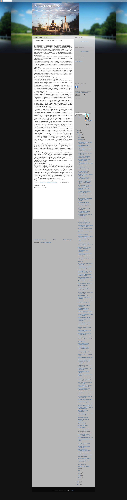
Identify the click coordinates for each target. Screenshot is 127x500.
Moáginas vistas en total (82, 92)
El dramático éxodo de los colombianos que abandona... (84, 218)
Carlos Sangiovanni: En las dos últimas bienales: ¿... (84, 322)
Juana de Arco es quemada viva (84, 458)
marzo (79, 475)
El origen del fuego (82, 427)
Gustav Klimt (80, 261)
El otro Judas (80, 230)
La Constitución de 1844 (83, 295)
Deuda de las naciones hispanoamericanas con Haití (84, 450)
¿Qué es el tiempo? (82, 423)
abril (79, 473)
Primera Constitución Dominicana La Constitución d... (85, 293)
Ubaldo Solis (89, 120)
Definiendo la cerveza (82, 456)
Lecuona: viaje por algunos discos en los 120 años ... (85, 336)
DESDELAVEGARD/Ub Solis (47, 6)
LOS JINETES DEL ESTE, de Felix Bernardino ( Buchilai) (85, 272)
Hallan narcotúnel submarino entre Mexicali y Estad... (85, 383)
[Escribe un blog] (64, 182)
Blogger (72, 490)
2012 (78, 484)
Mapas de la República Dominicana (85, 312)
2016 (78, 130)
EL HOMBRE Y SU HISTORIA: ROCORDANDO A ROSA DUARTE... (84, 362)
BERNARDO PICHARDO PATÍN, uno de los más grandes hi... (85, 432)
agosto (79, 140)
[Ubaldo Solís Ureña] (76, 87)
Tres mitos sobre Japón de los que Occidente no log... (85, 397)
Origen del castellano (82, 462)
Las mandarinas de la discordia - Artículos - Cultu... (84, 331)
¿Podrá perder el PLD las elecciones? (83, 251)
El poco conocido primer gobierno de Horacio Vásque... (85, 275)
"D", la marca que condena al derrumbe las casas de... (84, 212)
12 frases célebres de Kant (83, 202)
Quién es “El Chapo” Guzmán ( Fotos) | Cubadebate (84, 380)
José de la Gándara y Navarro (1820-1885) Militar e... (84, 430)
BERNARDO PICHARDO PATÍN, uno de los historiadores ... (85, 408)
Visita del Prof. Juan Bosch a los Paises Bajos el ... (84, 303)
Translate (80, 117)
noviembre (80, 135)
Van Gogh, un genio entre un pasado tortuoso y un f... (84, 325)
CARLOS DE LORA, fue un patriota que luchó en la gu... (85, 413)
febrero (79, 477)
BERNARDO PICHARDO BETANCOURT (83, 411)
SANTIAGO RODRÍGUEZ (83, 425)
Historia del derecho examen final (85, 399)
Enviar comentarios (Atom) (45, 242)
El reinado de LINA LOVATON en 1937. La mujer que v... (84, 248)
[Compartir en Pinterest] (68, 182)
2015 (78, 132)
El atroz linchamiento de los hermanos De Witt (83, 461)
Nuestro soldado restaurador (84, 281)
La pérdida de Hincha (82, 441)
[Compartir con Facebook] (66, 182)
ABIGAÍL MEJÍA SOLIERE (83, 417)
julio (79, 468)
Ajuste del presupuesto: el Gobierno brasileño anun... (85, 259)
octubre (79, 137)
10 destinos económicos (83, 234)
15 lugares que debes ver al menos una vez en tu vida (85, 237)
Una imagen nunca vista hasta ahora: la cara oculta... (84, 192)
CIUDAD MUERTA (81, 341)
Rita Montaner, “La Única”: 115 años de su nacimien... (85, 339)
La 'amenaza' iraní (81, 196)
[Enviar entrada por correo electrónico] (60, 182)
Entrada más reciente (40, 239)
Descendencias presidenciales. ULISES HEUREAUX (84, 220)
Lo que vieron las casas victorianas (85, 228)
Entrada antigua (67, 239)
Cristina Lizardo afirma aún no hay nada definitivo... (85, 254)
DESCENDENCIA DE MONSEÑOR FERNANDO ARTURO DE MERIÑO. (85, 199)
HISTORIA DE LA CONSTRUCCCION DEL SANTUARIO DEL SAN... (83, 347)
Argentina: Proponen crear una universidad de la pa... (84, 256)
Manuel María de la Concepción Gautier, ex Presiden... (84, 160)
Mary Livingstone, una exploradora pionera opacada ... (85, 394)
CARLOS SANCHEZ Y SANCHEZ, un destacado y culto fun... (85, 267)
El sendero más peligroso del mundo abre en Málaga (84, 288)
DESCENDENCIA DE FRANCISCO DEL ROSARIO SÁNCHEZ (85, 186)
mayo (79, 472)
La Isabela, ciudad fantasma (83, 466)
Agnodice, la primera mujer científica (85, 280)
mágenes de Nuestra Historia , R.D (85, 283)
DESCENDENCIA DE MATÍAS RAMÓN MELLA (84, 209)
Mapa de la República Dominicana (85, 311)
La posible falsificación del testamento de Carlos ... (83, 172)
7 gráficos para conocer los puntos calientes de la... (85, 143)
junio (79, 470)
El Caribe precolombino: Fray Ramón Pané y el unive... (84, 169)
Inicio (54, 239)
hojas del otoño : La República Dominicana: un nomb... (84, 157)
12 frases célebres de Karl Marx (84, 204)
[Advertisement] (53, 229)
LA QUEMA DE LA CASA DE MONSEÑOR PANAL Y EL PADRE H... (85, 163)
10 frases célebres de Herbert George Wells (84, 306)
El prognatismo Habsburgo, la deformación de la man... (84, 178)
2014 (78, 481)
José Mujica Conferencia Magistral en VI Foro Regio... (85, 151)
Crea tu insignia (77, 88)
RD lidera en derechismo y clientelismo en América (83, 344)
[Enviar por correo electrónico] (63, 182)
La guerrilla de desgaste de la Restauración (84, 444)
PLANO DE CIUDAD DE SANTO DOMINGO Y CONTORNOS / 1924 (84, 182)
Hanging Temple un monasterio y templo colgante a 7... (85, 149)
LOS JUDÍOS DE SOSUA (83, 285)
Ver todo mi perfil (88, 125)
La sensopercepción (82, 415)
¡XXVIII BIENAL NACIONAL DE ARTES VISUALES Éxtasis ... (84, 435)
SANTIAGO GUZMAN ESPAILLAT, (85, 405)
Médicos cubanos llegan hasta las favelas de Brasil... (85, 215)
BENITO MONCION (82, 422)
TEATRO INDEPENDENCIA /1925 (85, 454)
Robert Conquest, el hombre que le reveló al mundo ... (85, 403)
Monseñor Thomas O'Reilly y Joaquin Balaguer (84, 166)
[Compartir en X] (65, 182)
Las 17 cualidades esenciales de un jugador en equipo (85, 245)
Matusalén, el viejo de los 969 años (85, 350)
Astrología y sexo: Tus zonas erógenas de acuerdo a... (84, 242)
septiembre (80, 139)
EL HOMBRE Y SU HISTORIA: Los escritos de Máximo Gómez (85, 360)
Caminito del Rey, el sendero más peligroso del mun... (85, 290)
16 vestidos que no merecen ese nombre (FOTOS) (84, 194)
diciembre (80, 134)
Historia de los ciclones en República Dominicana (83, 309)
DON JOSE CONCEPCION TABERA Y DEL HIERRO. (85, 315)
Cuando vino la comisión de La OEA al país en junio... (85, 278)
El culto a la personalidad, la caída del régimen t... (85, 369)
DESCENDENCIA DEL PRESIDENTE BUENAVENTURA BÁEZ (85, 226)
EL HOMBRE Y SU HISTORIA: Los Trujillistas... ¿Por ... (85, 366)
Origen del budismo (82, 464)
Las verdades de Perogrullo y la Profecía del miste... (84, 352)
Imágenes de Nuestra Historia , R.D (85, 357)
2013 (78, 482)
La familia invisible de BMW (83, 401)
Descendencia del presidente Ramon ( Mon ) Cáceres (84, 223)
